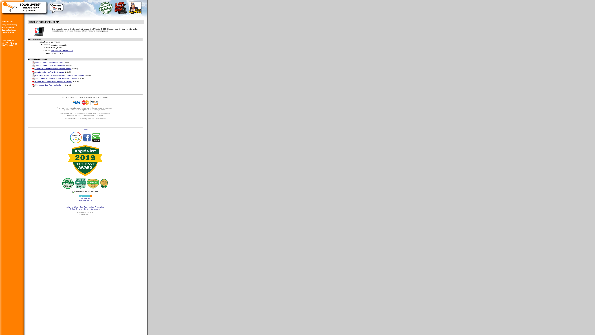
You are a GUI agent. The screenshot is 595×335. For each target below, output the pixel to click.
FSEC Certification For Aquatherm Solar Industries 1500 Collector (59, 75)
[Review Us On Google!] (76, 137)
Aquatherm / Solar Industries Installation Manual (53, 69)
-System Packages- (9, 30)
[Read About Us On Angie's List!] (96, 137)
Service (86, 209)
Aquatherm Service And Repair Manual (49, 72)
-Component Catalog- (9, 25)
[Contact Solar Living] (57, 15)
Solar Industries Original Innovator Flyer (50, 65)
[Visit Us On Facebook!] (86, 137)
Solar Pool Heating (87, 207)
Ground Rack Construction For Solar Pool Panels (53, 82)
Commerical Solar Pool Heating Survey (49, 85)
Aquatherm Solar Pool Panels (62, 50)
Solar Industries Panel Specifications (49, 62)
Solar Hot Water (72, 207)
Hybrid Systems (76, 209)
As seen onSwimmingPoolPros (85, 199)
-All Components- (8, 27)
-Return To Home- (8, 33)
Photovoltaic (99, 207)
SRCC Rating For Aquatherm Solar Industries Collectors (56, 78)
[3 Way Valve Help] (121, 13)
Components (95, 209)
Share (86, 129)
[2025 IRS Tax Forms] (136, 13)
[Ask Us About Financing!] (106, 13)
